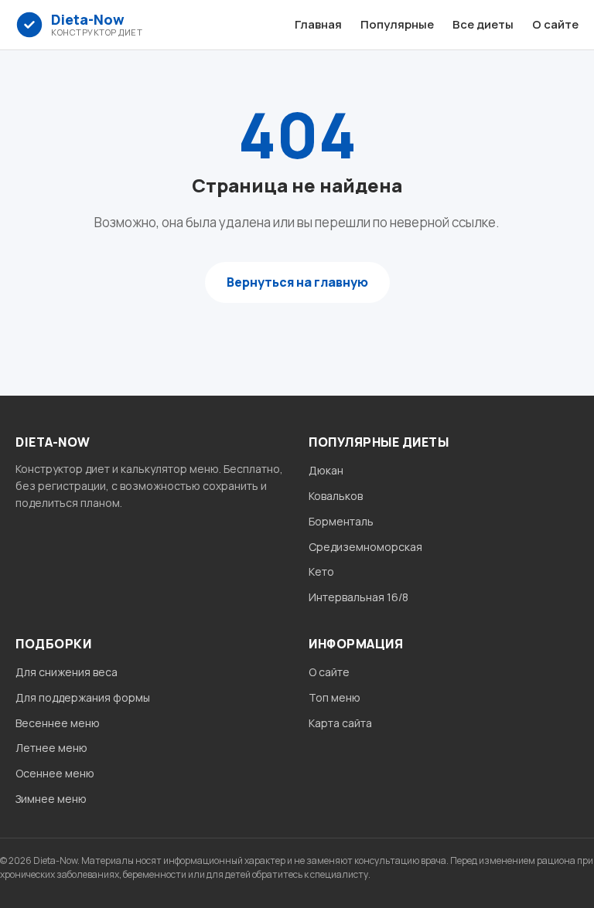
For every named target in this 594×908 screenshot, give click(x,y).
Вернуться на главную (297, 282)
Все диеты (483, 24)
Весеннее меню (57, 723)
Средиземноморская (365, 546)
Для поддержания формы (82, 697)
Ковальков (336, 495)
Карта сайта (340, 723)
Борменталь (341, 521)
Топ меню (334, 697)
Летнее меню (51, 747)
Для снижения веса (66, 672)
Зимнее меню (51, 798)
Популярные (397, 24)
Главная (318, 24)
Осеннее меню (54, 773)
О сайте (555, 24)
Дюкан (326, 470)
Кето (321, 571)
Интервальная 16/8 (358, 597)
